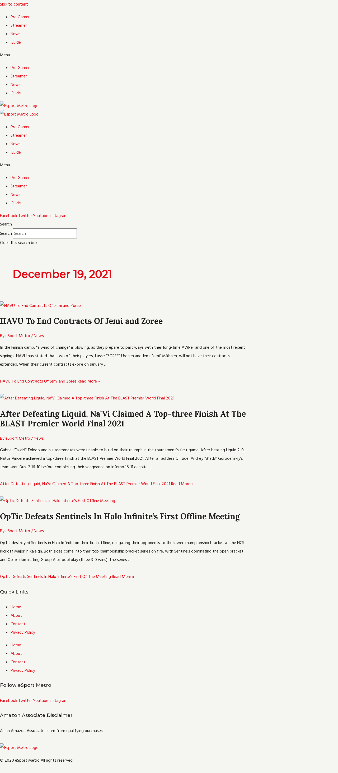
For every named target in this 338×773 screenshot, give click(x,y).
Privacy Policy (23, 632)
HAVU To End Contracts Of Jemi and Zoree (81, 321)
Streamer (19, 25)
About (16, 615)
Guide (16, 42)
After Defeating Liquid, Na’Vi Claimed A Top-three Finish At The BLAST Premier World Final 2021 (123, 419)
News (16, 34)
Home (16, 607)
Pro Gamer (20, 17)
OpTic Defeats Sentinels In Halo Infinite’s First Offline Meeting (120, 516)
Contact (18, 624)
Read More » (50, 381)
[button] (169, 55)
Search (6, 233)
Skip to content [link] (14, 4)
